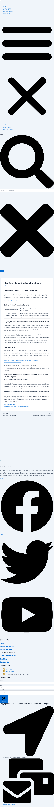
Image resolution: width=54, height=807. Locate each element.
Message (2, 689)
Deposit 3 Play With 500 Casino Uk (12, 362)
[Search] (2, 271)
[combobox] (27, 190)
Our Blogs (4, 659)
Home (4, 6)
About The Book (7, 9)
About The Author (7, 8)
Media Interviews (7, 13)
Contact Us (4, 662)
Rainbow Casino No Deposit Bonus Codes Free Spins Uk (17, 406)
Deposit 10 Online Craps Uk (10, 404)
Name (1, 680)
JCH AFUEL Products (8, 11)
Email (1, 685)
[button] (27, 69)
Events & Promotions (8, 656)
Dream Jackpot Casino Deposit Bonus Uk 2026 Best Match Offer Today (21, 360)
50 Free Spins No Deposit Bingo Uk (12, 300)
